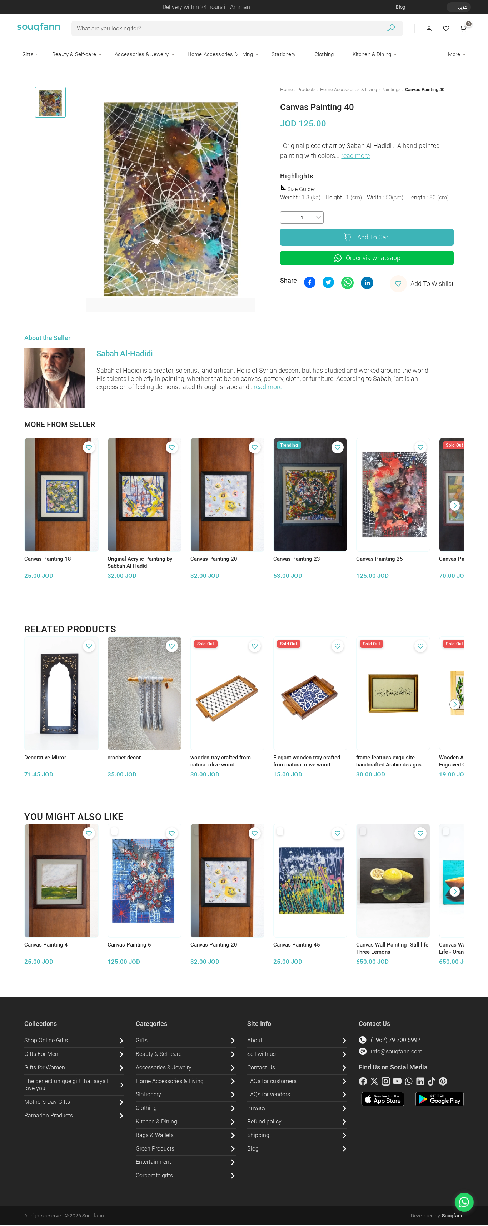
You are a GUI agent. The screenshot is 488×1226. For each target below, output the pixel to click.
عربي (462, 7)
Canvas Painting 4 (46, 945)
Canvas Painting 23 (296, 559)
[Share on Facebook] (309, 282)
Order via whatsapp (373, 258)
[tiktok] (431, 1082)
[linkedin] (420, 1082)
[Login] (429, 28)
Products (306, 89)
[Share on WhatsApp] (347, 283)
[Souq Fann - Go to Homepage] (38, 28)
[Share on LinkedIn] (367, 283)
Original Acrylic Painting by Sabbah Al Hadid (140, 563)
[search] (391, 29)
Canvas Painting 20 (213, 559)
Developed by (437, 1215)
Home (286, 89)
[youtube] (397, 1082)
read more (355, 155)
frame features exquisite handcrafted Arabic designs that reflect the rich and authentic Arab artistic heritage (393, 761)
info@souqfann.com (396, 1051)
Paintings (391, 89)
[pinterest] (443, 1082)
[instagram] (386, 1082)
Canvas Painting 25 (379, 559)
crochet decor (124, 757)
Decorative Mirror (45, 757)
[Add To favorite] (89, 447)
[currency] (450, 7)
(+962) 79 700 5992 (395, 1040)
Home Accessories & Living (348, 89)
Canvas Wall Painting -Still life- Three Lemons (393, 949)
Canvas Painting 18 (47, 559)
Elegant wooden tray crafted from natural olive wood (306, 761)
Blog (400, 7)
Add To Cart (373, 237)
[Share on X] (328, 282)
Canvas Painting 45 (296, 945)
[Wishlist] (446, 28)
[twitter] (374, 1082)
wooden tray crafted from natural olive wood (220, 761)
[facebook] (363, 1082)
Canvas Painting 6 (129, 945)
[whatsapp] (408, 1082)
